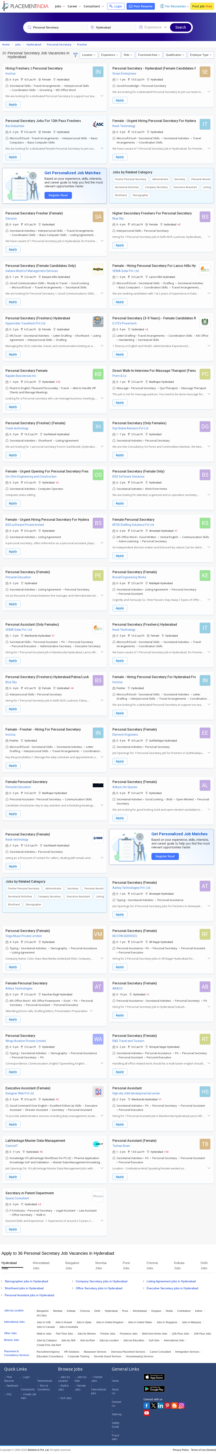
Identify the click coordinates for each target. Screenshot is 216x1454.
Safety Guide (115, 1424)
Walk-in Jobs (44, 1333)
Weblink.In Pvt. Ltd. (38, 1450)
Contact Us (116, 1403)
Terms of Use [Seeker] (203, 1450)
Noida (169, 1311)
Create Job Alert (28, 1396)
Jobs (58, 6)
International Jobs (174, 1340)
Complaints (28, 1389)
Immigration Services (187, 1352)
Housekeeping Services (139, 1356)
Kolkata (71, 1311)
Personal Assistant (202, 179)
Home (115, 1380)
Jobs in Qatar (84, 1322)
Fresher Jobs (107, 1333)
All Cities (42, 1315)
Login (117, 6)
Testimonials (44, 1380)
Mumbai (57, 1311)
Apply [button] (13, 104)
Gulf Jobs (154, 1340)
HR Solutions (71, 1352)
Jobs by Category (47, 1340)
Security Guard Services (108, 1356)
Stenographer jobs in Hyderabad (26, 1281)
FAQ (9, 1394)
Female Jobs (80, 1387)
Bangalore (43, 1311)
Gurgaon (156, 1311)
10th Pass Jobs (202, 1333)
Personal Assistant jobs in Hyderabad (29, 1295)
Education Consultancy (50, 1356)
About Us (115, 1391)
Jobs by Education (133, 1340)
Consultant (92, 6)
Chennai (85, 1311)
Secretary (179, 179)
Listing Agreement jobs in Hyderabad (171, 1281)
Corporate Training (78, 1356)
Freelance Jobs (129, 1333)
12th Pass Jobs (180, 1333)
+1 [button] (176, 530)
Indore (198, 1311)
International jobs (98, 1391)
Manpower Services (95, 1352)
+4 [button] (71, 688)
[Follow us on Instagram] (181, 1405)
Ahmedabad (140, 1311)
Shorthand (121, 195)
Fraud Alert (115, 1437)
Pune (125, 1311)
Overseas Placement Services (128, 1352)
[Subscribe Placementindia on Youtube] (146, 1413)
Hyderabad (111, 1311)
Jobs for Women (86, 1333)
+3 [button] (178, 224)
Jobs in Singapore (167, 1322)
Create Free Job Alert (49, 1345)
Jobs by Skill (68, 1340)
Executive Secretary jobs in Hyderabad (172, 1288)
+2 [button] (146, 329)
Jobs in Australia (68, 1327)
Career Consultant (160, 1352)
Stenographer (140, 195)
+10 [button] (58, 381)
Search (180, 27)
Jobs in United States (140, 1322)
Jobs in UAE (44, 1322)
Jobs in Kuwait (63, 1322)
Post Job (202, 6)
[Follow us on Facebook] (146, 1405)
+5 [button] (41, 1151)
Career (73, 6)
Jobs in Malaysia (191, 1322)
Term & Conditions (43, 1387)
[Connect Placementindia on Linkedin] (160, 1405)
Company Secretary (156, 187)
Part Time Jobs (64, 1333)
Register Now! (58, 195)
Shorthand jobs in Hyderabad (24, 1288)
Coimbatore (184, 1311)
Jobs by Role (87, 1340)
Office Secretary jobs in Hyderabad (99, 1288)
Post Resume (143, 6)
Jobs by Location (109, 1340)
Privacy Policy (181, 1450)
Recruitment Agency (48, 1352)
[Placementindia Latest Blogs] (174, 1405)
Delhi (97, 1311)
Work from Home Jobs (154, 1333)
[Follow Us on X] (153, 1405)
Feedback (12, 1385)
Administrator (160, 179)
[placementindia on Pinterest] (167, 1405)
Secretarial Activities (127, 187)
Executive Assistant (185, 187)
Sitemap (117, 1414)
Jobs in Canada (46, 1327)
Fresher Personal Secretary (130, 179)
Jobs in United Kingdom (109, 1322)
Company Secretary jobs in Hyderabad (101, 1281)
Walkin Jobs (63, 1387)
